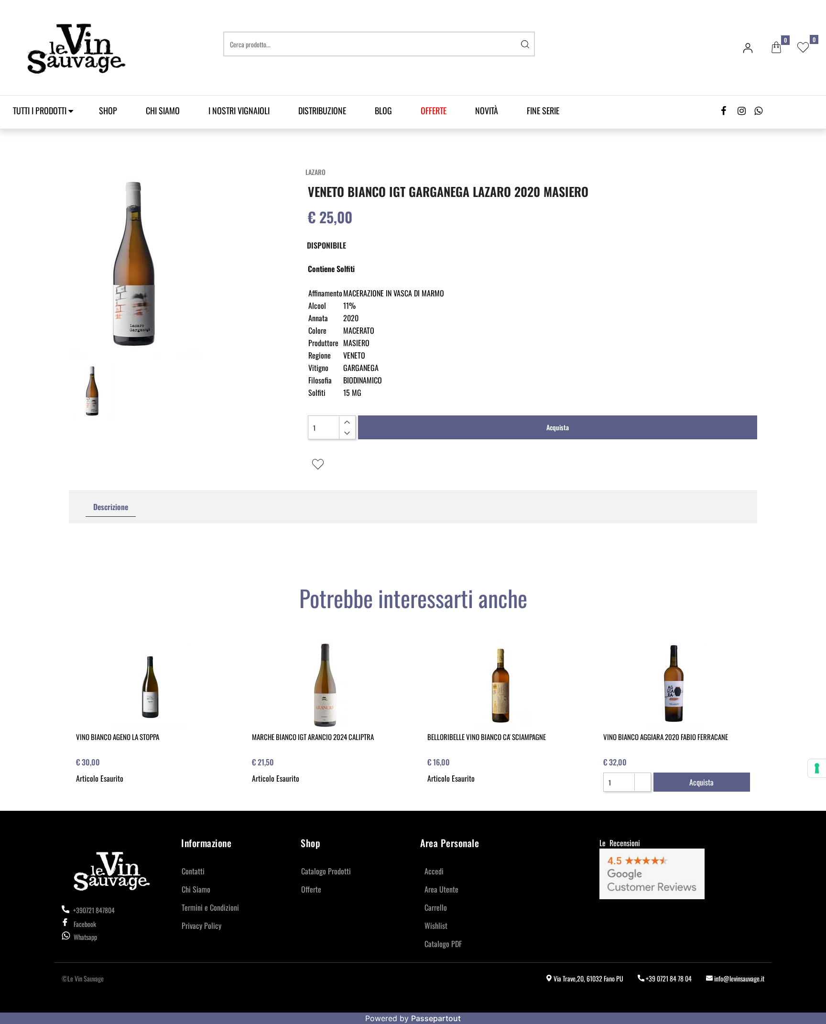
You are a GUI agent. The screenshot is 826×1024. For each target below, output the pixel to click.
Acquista (557, 427)
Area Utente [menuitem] (441, 889)
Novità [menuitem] (486, 110)
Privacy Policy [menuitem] (201, 925)
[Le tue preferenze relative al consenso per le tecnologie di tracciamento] (817, 768)
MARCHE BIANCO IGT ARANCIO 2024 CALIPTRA (313, 736)
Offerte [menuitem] (311, 889)
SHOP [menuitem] (108, 110)
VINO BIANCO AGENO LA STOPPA (117, 736)
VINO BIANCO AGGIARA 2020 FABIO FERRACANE (665, 736)
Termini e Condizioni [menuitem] (210, 907)
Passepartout (436, 1018)
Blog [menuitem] (383, 110)
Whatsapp (85, 937)
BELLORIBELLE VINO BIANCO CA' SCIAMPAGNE (486, 736)
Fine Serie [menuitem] (543, 110)
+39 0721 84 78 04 (668, 978)
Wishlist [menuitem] (435, 925)
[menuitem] (433, 110)
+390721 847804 (93, 910)
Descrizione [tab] (110, 506)
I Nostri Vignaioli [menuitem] (239, 110)
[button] (525, 44)
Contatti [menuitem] (193, 871)
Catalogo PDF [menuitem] (443, 943)
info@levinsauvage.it (738, 978)
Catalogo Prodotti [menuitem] (326, 871)
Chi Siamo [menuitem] (163, 110)
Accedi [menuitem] (434, 871)
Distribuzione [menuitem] (322, 110)
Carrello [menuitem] (435, 907)
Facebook (85, 924)
